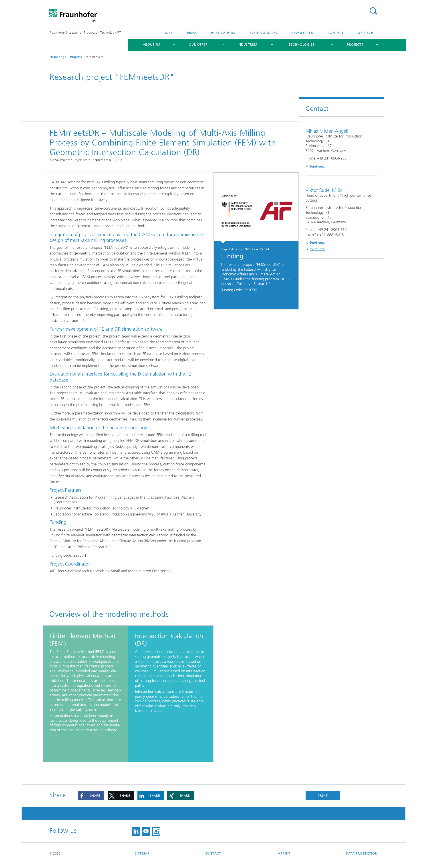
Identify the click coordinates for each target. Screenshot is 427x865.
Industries (247, 44)
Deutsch (365, 33)
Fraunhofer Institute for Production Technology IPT (85, 32)
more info (317, 249)
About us (151, 44)
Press (192, 33)
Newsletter (302, 33)
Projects (355, 44)
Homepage (58, 57)
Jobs (169, 33)
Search (373, 11)
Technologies (301, 44)
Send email (318, 166)
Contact (336, 33)
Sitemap (142, 853)
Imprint (283, 853)
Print (323, 796)
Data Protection (361, 853)
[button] (91, 795)
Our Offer (198, 44)
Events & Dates (263, 33)
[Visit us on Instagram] (156, 831)
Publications (223, 33)
